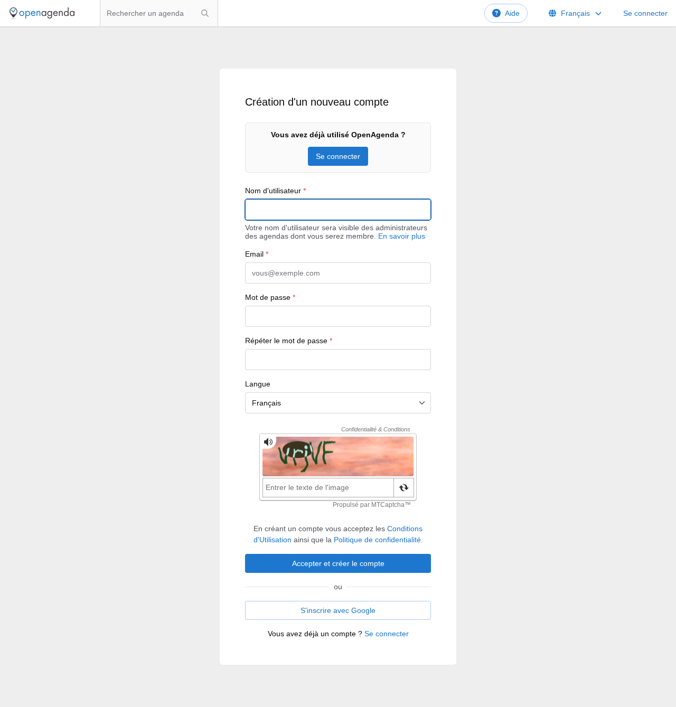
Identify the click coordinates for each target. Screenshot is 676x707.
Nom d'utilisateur (275, 190)
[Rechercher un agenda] (205, 13)
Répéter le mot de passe (288, 340)
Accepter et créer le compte (338, 563)
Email (256, 254)
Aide (512, 13)
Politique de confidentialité (377, 539)
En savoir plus (401, 236)
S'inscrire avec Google (338, 610)
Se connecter (645, 13)
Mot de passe (270, 297)
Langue (257, 384)
